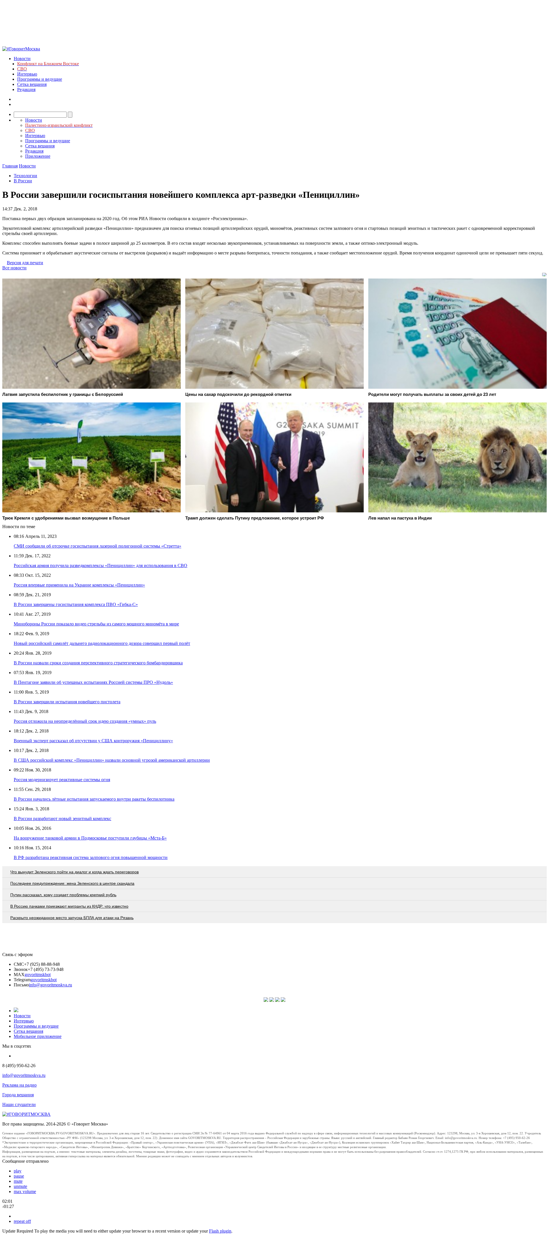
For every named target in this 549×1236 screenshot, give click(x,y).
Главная (10, 165)
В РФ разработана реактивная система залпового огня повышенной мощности (91, 857)
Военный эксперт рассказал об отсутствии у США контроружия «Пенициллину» (93, 740)
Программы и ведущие (39, 79)
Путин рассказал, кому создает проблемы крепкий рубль (63, 895)
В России (23, 180)
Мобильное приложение (37, 1036)
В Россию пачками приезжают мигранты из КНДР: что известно (69, 906)
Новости (22, 58)
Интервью (27, 74)
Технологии (25, 175)
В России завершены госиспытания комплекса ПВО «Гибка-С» (76, 604)
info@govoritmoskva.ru (50, 984)
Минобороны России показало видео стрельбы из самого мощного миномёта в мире (96, 623)
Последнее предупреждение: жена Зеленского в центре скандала (72, 883)
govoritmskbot (38, 974)
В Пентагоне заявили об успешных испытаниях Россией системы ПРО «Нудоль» (93, 682)
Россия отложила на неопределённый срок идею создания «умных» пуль (85, 721)
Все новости (14, 267)
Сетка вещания (32, 84)
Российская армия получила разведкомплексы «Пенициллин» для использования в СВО (100, 565)
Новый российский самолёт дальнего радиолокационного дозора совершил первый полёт (102, 643)
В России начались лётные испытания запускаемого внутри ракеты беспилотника (94, 799)
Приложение (37, 156)
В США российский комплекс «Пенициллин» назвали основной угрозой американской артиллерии (112, 760)
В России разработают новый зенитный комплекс (62, 818)
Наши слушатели (19, 1104)
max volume (25, 1191)
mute (18, 1181)
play (17, 1170)
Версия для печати (25, 262)
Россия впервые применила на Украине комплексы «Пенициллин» (79, 585)
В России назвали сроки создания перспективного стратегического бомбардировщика (98, 662)
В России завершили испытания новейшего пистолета (67, 701)
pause (19, 1176)
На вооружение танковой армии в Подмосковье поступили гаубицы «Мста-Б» (90, 838)
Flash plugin (220, 1231)
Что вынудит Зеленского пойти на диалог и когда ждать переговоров (74, 872)
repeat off (22, 1221)
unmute (20, 1186)
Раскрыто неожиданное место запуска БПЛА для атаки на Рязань (72, 917)
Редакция (26, 89)
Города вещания (18, 1094)
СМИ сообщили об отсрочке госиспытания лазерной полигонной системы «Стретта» (97, 546)
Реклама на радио (19, 1085)
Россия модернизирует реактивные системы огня (62, 779)
